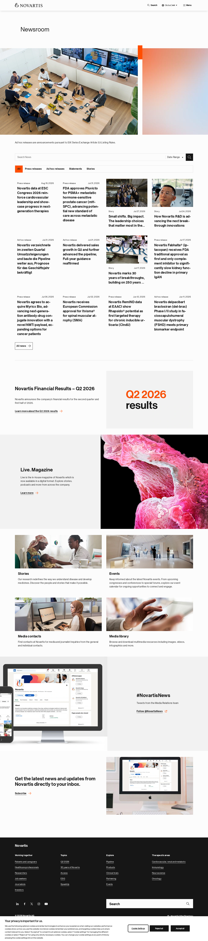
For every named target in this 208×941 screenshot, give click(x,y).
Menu (189, 5)
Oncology (156, 878)
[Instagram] (38, 903)
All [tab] (18, 169)
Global (170, 5)
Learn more (27, 493)
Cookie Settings (138, 928)
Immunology (158, 867)
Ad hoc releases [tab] (55, 169)
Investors (19, 890)
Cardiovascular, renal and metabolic (169, 862)
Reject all (159, 928)
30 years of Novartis (70, 867)
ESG (63, 878)
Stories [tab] (91, 169)
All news (21, 346)
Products (110, 867)
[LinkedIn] (17, 903)
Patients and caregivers (26, 862)
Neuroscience (158, 873)
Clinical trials (112, 873)
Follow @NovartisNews (150, 711)
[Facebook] (24, 903)
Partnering (111, 878)
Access (64, 873)
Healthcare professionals (27, 867)
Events (109, 884)
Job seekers (20, 878)
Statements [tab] (75, 169)
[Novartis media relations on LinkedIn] (149, 786)
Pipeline (110, 862)
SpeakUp (65, 884)
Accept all (180, 928)
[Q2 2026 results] (149, 400)
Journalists (20, 884)
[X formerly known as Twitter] (31, 903)
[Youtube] (46, 903)
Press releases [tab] (33, 169)
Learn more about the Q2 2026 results (36, 411)
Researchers (21, 873)
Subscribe (20, 793)
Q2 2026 (65, 862)
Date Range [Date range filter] (173, 157)
